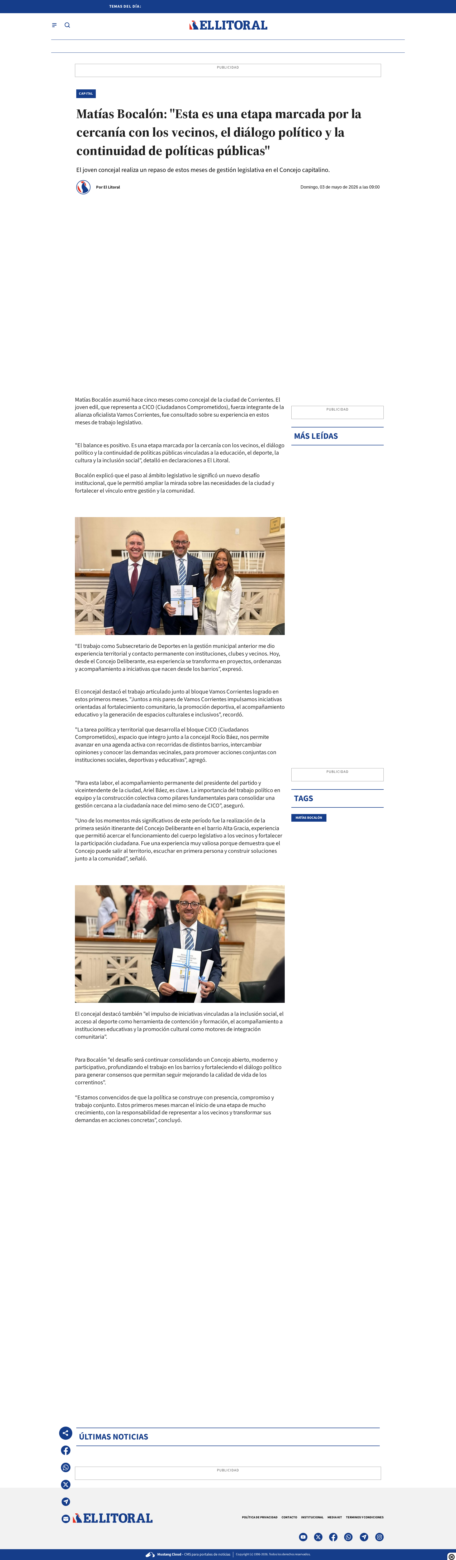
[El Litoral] (228, 25)
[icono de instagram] (379, 1537)
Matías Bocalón (309, 817)
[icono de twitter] (318, 1537)
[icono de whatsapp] (348, 1537)
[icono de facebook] (333, 1537)
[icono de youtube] (303, 1537)
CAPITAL (86, 93)
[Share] (65, 1433)
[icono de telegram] (364, 1537)
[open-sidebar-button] (54, 25)
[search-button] (67, 25)
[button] (65, 1450)
